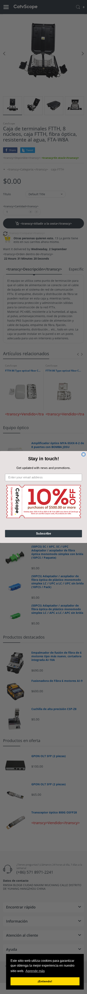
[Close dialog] (83, 454)
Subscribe (43, 533)
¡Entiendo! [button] (45, 981)
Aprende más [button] (35, 971)
